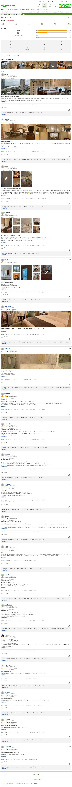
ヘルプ (36, 1)
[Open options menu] (70, 74)
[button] (5, 65)
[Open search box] (2, 55)
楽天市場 (61, 1)
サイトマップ (47, 1)
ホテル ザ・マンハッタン (7, 17)
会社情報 (3, 783)
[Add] (69, 17)
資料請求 (36, 783)
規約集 (31, 783)
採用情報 (26, 783)
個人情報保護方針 (11, 783)
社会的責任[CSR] (19, 783)
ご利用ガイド (41, 1)
